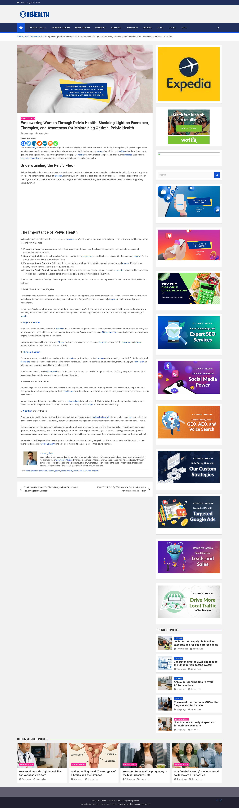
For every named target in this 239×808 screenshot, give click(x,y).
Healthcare (69, 391)
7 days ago (130, 779)
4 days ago (181, 709)
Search (217, 175)
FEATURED (116, 27)
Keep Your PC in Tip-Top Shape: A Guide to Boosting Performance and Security (121, 489)
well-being (77, 471)
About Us (95, 801)
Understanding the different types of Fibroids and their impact (93, 773)
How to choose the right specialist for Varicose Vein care (195, 724)
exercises (25, 158)
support (137, 256)
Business (178, 638)
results (24, 316)
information (73, 401)
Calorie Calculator (108, 801)
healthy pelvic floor (34, 471)
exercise (60, 328)
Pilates (36, 322)
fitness (61, 342)
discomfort (51, 371)
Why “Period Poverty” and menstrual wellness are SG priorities (196, 773)
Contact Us (121, 801)
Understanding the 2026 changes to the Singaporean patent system (196, 663)
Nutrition (27, 411)
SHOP (184, 27)
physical (70, 239)
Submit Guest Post (142, 804)
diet (131, 417)
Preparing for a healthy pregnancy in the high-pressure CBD (145, 773)
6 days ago (78, 779)
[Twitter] (28, 143)
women (100, 151)
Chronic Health (37, 27)
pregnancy (87, 256)
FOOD (160, 27)
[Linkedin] (34, 143)
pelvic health (66, 471)
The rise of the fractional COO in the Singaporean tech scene (196, 704)
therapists (25, 362)
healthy (121, 151)
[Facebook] (23, 143)
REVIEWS (147, 27)
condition (119, 270)
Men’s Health (82, 27)
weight (107, 417)
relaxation (126, 342)
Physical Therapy (31, 352)
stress (138, 342)
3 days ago (181, 689)
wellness (128, 155)
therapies (34, 158)
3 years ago (28, 133)
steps (90, 404)
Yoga (25, 322)
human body (48, 471)
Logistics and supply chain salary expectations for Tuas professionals (196, 643)
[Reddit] (39, 143)
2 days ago (181, 669)
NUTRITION (132, 27)
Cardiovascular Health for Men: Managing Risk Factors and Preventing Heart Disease (51, 489)
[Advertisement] (85, 207)
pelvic (57, 471)
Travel (172, 27)
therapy (100, 358)
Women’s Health (61, 27)
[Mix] (50, 143)
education (139, 362)
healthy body (98, 417)
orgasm (125, 263)
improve (113, 299)
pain (72, 358)
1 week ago (182, 779)
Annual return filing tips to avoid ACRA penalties (193, 683)
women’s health (48, 444)
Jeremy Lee (43, 133)
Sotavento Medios (64, 460)
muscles (58, 176)
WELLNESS (100, 27)
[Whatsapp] (55, 143)
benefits (102, 342)
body (34, 147)
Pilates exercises (110, 332)
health (81, 155)
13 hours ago (182, 649)
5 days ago (181, 730)
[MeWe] (44, 143)
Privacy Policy (133, 801)
